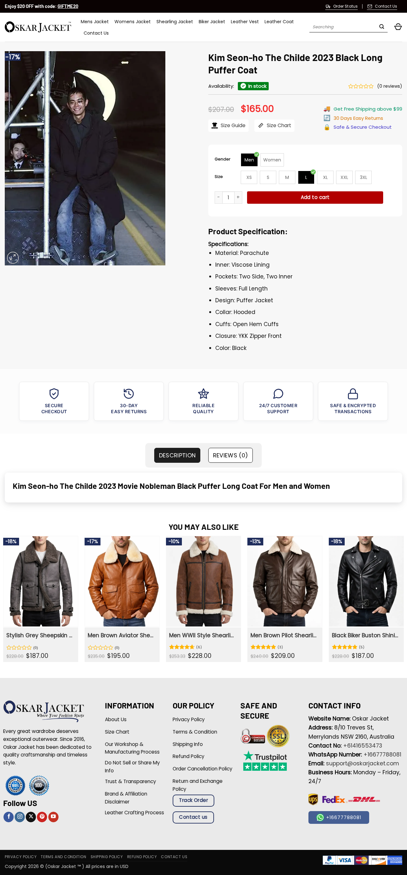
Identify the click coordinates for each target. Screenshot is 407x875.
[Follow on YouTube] (53, 817)
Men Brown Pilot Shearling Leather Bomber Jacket (284, 635)
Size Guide (232, 125)
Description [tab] (177, 455)
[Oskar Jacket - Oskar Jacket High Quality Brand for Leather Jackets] (38, 27)
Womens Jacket (132, 21)
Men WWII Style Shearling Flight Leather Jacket (203, 635)
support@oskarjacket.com (362, 763)
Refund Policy (142, 856)
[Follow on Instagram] (20, 817)
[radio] (249, 160)
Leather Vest (245, 21)
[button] (398, 27)
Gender (223, 159)
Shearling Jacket (174, 21)
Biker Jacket (212, 21)
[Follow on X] (31, 817)
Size (219, 176)
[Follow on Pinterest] (42, 817)
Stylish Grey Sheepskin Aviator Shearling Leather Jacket (40, 635)
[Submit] (381, 27)
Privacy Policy (21, 856)
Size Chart (278, 125)
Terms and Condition (63, 856)
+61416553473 (362, 745)
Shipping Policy (107, 856)
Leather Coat (279, 21)
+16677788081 (382, 754)
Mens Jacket (95, 21)
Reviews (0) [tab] (230, 455)
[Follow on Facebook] (8, 817)
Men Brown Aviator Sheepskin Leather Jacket (121, 635)
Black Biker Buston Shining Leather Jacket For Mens (365, 635)
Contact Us (96, 33)
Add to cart (315, 197)
